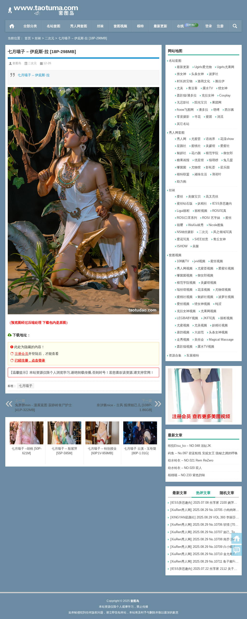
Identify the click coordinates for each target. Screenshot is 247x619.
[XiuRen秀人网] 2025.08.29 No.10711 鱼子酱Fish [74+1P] (204, 561)
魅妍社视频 (205, 297)
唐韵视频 (183, 332)
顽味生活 (200, 174)
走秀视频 (183, 339)
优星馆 (199, 160)
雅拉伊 (220, 81)
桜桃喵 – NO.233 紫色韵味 (186, 475)
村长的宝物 (184, 81)
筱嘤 (180, 225)
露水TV (208, 88)
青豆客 (193, 88)
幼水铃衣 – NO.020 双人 (185, 468)
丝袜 (100, 26)
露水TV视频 (206, 346)
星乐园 (225, 167)
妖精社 (202, 203)
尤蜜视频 (183, 325)
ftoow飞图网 (185, 109)
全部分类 (30, 26)
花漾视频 (204, 289)
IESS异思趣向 (222, 203)
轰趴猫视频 (184, 346)
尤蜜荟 (196, 139)
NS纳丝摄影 (185, 232)
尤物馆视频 (223, 289)
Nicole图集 (216, 225)
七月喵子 (25, 386)
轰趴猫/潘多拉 (187, 95)
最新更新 (160, 26)
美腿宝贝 (194, 196)
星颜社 (181, 146)
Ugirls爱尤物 (203, 67)
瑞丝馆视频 (184, 289)
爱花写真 (183, 239)
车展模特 (192, 355)
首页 (12, 26)
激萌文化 (204, 81)
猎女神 (222, 88)
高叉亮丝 (212, 196)
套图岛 (17, 63)
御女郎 (228, 153)
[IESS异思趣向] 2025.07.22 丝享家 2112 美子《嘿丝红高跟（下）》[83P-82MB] (204, 569)
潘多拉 (203, 109)
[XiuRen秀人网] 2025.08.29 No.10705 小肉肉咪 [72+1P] (204, 510)
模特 (140, 26)
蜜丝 (228, 218)
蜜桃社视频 (184, 297)
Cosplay (225, 95)
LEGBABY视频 (187, 318)
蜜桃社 (196, 146)
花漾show (227, 139)
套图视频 (120, 26)
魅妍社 (181, 153)
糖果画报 (183, 160)
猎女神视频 (202, 304)
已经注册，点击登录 (30, 360)
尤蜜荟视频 (205, 268)
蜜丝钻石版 (184, 203)
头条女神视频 (218, 332)
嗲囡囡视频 (184, 275)
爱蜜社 (225, 146)
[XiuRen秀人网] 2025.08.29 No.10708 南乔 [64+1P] (204, 539)
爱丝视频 (183, 304)
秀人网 (181, 139)
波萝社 (213, 74)
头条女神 (197, 74)
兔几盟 (228, 160)
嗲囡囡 (181, 167)
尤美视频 (200, 325)
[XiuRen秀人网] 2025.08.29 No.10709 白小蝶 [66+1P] (204, 547)
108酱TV (183, 261)
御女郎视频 (205, 275)
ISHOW (182, 246)
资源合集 (175, 355)
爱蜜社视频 (226, 268)
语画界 (210, 139)
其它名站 (183, 124)
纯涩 (218, 304)
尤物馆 (196, 167)
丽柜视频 (201, 211)
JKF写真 (209, 318)
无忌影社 (183, 102)
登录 (208, 26)
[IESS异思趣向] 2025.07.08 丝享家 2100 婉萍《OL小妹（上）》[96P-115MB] (204, 502)
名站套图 (53, 26)
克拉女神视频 (186, 311)
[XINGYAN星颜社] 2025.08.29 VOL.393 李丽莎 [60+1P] (204, 517)
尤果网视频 (208, 311)
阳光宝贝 (200, 102)
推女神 (181, 74)
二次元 (49, 38)
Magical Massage (221, 339)
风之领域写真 (222, 232)
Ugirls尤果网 (225, 67)
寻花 (197, 116)
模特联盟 (183, 174)
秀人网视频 (184, 268)
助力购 (181, 181)
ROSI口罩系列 (187, 218)
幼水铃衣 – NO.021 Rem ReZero (190, 460)
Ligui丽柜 (183, 211)
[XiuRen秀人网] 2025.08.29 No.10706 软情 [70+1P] (204, 524)
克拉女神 (208, 95)
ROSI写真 (219, 211)
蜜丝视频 (216, 261)
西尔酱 (229, 109)
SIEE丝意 (201, 239)
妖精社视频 (220, 325)
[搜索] (235, 26)
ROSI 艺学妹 (211, 218)
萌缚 (216, 109)
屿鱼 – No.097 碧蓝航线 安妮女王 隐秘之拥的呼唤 (203, 453)
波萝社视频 (226, 297)
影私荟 (210, 167)
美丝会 (199, 339)
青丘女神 (219, 239)
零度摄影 (183, 116)
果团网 (216, 102)
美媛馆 (210, 146)
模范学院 (212, 153)
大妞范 (199, 332)
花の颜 (196, 153)
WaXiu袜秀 (196, 225)
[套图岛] (42, 6)
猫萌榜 (213, 160)
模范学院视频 (186, 282)
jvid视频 (199, 261)
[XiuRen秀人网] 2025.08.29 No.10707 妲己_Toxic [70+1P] (204, 532)
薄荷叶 (216, 174)
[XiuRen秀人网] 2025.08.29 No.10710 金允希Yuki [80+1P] (204, 554)
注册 (220, 26)
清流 (220, 116)
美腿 (195, 246)
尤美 (180, 88)
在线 (187, 25)
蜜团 (209, 116)
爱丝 (180, 196)
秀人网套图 (78, 26)
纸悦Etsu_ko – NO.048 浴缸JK (189, 445)
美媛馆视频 (208, 282)
